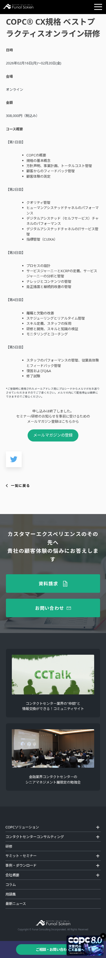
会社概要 (12, 875)
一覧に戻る (20, 485)
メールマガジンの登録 (53, 435)
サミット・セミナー (20, 855)
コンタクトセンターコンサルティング (34, 836)
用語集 (10, 894)
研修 (8, 846)
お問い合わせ (49, 608)
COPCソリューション (22, 827)
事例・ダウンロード (20, 865)
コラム (10, 884)
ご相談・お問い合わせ (53, 949)
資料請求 (48, 583)
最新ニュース (15, 903)
